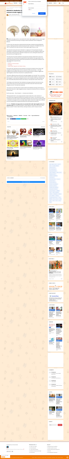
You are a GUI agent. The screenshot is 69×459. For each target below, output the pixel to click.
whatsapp (59, 76)
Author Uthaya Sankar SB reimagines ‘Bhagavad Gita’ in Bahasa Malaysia (52, 314)
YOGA (29, 115)
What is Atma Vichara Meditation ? (11, 157)
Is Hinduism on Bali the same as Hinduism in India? (52, 330)
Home (8, 7)
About (36, 457)
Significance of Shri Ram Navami (13, 63)
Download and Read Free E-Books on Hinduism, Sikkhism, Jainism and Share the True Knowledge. (55, 95)
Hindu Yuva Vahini (33, 446)
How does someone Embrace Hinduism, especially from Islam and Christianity (59, 345)
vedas (60, 200)
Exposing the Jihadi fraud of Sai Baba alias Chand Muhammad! (59, 313)
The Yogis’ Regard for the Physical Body (59, 228)
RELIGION (50, 3)
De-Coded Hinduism (53, 169)
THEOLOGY (57, 195)
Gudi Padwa (10, 64)
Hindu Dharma (52, 177)
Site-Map (53, 457)
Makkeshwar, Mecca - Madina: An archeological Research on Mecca (56, 126)
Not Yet (33, 13)
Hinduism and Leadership (54, 184)
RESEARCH (20, 115)
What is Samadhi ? (36, 135)
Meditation (15, 115)
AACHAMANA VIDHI (51, 253)
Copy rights (49, 457)
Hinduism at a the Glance (51, 343)
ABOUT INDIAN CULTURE (53, 164)
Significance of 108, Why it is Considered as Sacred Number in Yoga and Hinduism (52, 216)
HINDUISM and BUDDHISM (53, 175)
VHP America (32, 452)
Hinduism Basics (52, 180)
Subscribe (42, 13)
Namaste (58, 252)
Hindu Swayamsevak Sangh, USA (53, 449)
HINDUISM (15, 3)
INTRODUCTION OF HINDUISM (54, 187)
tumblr (60, 81)
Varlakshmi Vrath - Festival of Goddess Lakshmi (56, 133)
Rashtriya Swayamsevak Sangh (35, 450)
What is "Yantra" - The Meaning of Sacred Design (12, 148)
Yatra (56, 200)
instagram (59, 79)
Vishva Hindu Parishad (34, 449)
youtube (53, 84)
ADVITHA (59, 164)
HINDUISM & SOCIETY (53, 174)
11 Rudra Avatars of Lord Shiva (56, 120)
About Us (7, 1)
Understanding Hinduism (53, 197)
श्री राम (50, 202)
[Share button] (28, 118)
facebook (53, 76)
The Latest (25, 115)
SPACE (51, 192)
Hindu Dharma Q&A (53, 179)
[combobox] (30, 9)
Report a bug (60, 457)
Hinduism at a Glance (53, 185)
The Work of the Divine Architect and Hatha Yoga (52, 228)
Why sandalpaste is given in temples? (55, 140)
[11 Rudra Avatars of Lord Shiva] (55, 108)
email (60, 84)
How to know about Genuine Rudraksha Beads (25, 136)
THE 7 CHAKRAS (52, 195)
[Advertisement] (31, 20)
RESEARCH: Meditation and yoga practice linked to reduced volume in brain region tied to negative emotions (12, 137)
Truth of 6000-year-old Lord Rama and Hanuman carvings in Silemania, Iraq (59, 414)
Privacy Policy (17, 1)
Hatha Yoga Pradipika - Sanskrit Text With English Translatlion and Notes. (58, 216)
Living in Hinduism (52, 190)
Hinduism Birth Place (53, 182)
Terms (56, 457)
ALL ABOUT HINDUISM (55, 165)
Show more (43, 126)
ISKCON (49, 450)
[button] (63, 3)
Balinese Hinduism (52, 167)
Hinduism (58, 179)
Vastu (60, 197)
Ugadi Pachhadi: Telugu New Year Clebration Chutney (16, 66)
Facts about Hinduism (53, 170)
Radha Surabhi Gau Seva (52, 447)
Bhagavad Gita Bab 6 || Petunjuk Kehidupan (55, 272)
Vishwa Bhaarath (33, 447)
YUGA (53, 200)
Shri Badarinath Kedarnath (52, 452)
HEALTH (55, 3)
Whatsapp (24, 118)
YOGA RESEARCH (12, 7)
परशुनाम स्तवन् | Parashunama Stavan (52, 412)
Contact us (11, 1)
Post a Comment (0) (26, 181)
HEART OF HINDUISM (52, 172)
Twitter (19, 118)
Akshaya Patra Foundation (52, 446)
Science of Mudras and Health (25, 147)
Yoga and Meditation (35, 115)
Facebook (13, 118)
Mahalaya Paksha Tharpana (51, 242)
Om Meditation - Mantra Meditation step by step (37, 148)
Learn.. (8, 455)
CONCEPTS (21, 3)
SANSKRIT (58, 190)
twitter (53, 79)
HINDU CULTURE (59, 172)
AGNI (50, 165)
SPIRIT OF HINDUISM (56, 192)
